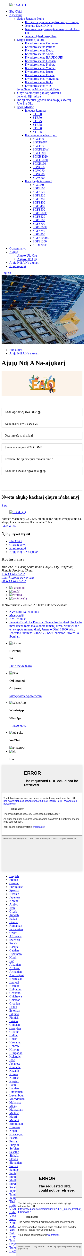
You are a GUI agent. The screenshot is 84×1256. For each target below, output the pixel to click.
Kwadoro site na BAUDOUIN (44, 57)
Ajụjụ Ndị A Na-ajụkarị (23, 262)
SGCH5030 (40, 160)
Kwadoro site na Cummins (41, 43)
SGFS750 (39, 230)
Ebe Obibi (15, 11)
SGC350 (38, 184)
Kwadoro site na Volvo (39, 54)
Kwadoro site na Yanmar (40, 68)
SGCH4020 (40, 156)
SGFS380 (39, 199)
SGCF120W (40, 149)
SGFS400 (39, 202)
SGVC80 (39, 174)
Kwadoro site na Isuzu (39, 71)
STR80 (37, 128)
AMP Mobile (17, 618)
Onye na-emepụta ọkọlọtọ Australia (39, 92)
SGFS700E (40, 227)
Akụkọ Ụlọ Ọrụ (27, 255)
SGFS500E (40, 213)
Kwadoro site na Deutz (39, 50)
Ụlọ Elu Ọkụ (25, 103)
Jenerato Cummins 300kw (25, 633)
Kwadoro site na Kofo (39, 82)
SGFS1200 (40, 241)
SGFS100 (39, 188)
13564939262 (18, 726)
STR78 (37, 124)
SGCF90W (40, 142)
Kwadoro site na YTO (39, 85)
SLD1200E (40, 245)
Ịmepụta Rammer (35, 110)
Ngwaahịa (15, 15)
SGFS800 (39, 234)
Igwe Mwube (25, 107)
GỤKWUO (9, 526)
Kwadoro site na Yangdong (42, 78)
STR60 (37, 114)
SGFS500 (39, 209)
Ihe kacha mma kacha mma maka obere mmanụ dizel (45, 624)
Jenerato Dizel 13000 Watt (58, 629)
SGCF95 (38, 146)
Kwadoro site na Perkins (40, 47)
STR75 (37, 121)
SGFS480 (39, 206)
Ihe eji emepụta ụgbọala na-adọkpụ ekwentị (44, 100)
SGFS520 (39, 216)
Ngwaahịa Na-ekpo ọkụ (24, 611)
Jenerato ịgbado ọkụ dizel (40, 36)
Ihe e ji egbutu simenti (38, 181)
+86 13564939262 (13, 574)
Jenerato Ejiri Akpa (29, 96)
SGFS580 (39, 220)
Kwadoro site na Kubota (40, 64)
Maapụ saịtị (16, 615)
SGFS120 (39, 192)
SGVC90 (39, 177)
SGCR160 (39, 163)
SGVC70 (39, 170)
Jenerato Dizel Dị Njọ (38, 25)
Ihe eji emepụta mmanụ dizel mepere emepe (52, 22)
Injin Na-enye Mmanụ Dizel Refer (38, 89)
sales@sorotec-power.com (18, 577)
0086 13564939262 (14, 581)
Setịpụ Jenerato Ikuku (30, 18)
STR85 (37, 131)
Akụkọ (13, 252)
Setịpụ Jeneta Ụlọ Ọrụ (31, 39)
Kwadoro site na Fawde (40, 75)
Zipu (4, 505)
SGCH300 (39, 153)
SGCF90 (38, 138)
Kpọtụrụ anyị (17, 266)
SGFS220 (39, 195)
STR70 (37, 117)
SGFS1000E (41, 237)
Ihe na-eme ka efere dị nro (41, 135)
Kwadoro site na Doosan (40, 61)
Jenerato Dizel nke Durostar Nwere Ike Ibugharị (39, 622)
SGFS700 (39, 223)
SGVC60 (39, 167)
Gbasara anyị (17, 248)
